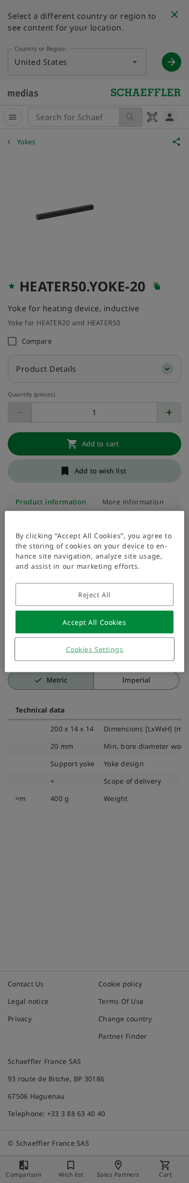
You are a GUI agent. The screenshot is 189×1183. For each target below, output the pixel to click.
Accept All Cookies (94, 622)
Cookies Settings (95, 649)
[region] (95, 591)
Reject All (94, 594)
